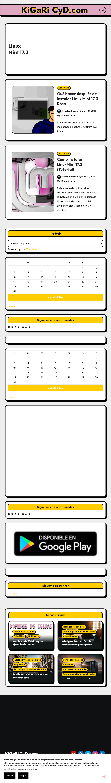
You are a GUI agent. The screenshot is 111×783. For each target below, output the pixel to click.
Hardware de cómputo (75, 669)
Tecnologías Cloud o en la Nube (79, 631)
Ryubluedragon (70, 111)
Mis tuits (12, 593)
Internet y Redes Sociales (27, 660)
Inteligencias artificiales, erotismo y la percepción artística (78, 644)
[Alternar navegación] (7, 10)
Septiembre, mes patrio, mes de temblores (30, 676)
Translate (31, 249)
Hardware (68, 664)
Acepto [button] (23, 775)
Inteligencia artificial (74, 627)
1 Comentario (68, 115)
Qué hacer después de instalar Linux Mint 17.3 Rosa (77, 98)
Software (64, 88)
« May (11, 306)
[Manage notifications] (104, 776)
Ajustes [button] (10, 775)
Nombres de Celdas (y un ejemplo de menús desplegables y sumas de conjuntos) (28, 646)
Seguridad (19, 664)
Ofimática (19, 636)
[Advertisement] (68, 48)
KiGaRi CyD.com (54, 10)
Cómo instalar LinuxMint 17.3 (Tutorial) (70, 164)
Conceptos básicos (24, 631)
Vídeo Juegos (70, 636)
